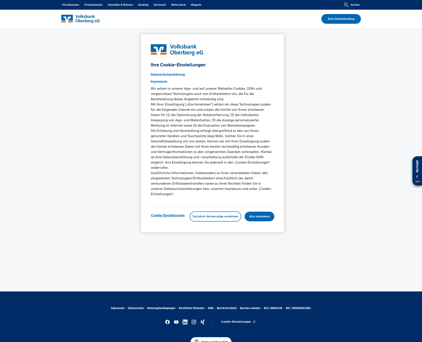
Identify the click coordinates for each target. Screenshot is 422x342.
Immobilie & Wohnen (120, 5)
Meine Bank (178, 5)
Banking (143, 5)
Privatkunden (70, 5)
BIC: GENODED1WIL (298, 308)
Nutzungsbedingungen (161, 308)
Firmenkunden (93, 5)
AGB (210, 308)
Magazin (196, 5)
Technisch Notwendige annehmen (215, 216)
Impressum (117, 308)
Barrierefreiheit (226, 308)
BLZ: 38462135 (273, 308)
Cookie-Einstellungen (168, 215)
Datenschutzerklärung (168, 74)
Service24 (160, 5)
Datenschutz (136, 308)
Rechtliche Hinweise (191, 308)
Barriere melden (250, 308)
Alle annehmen (259, 216)
